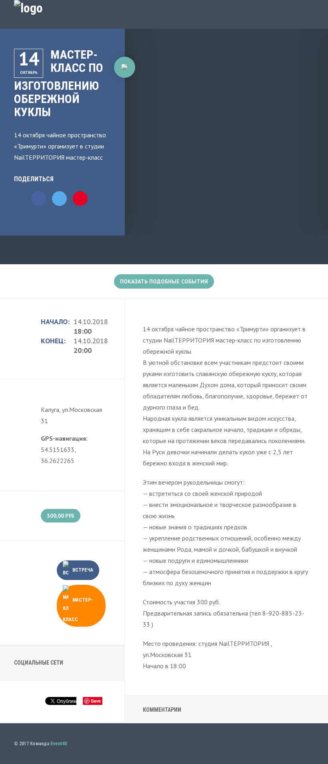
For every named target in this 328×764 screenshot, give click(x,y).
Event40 (58, 743)
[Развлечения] (124, 87)
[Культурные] (124, 67)
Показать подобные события (164, 281)
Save (96, 701)
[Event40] (28, 8)
